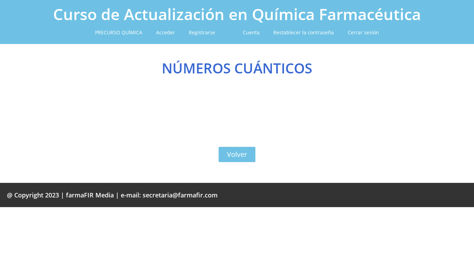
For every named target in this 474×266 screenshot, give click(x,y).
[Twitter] (342, 195)
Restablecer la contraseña (303, 32)
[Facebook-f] (329, 195)
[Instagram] (378, 195)
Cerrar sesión (363, 32)
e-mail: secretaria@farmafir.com (169, 195)
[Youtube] (366, 195)
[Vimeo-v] (354, 195)
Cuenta (251, 32)
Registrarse (202, 32)
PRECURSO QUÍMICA (118, 32)
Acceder (165, 32)
